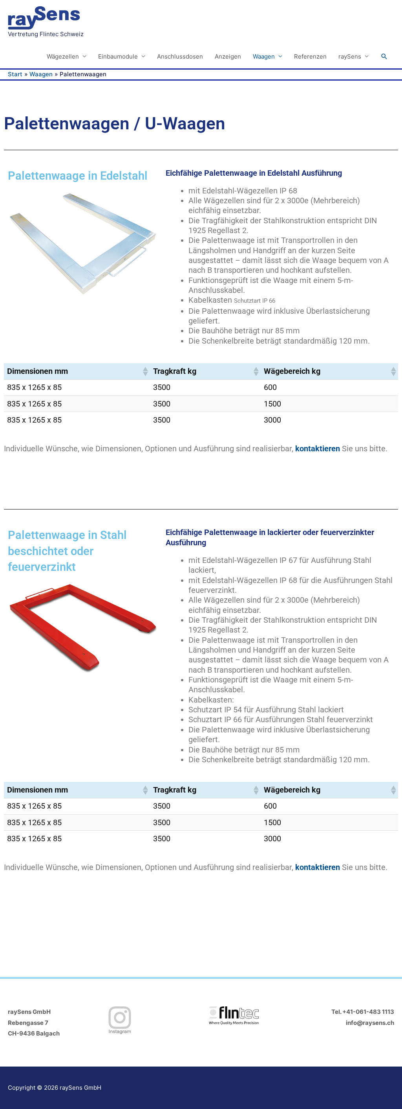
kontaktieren (317, 448)
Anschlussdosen (180, 56)
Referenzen (310, 56)
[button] (384, 57)
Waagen (264, 56)
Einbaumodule (118, 56)
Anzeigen (228, 56)
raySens (349, 56)
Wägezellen (63, 56)
